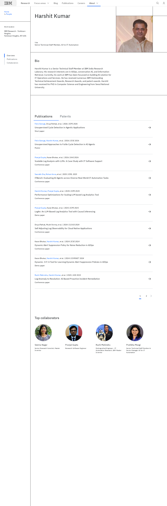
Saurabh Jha (40, 174)
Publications (12, 59)
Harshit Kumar (52, 140)
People (9, 14)
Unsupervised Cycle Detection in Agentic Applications (60, 127)
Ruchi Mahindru (41, 275)
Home (6, 12)
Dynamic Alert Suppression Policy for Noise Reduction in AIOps (64, 245)
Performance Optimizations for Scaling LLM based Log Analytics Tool (67, 194)
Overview (11, 55)
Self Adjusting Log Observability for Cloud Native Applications (63, 228)
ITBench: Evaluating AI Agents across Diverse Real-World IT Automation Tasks (72, 178)
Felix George (40, 124)
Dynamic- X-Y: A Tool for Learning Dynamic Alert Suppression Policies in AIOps (71, 262)
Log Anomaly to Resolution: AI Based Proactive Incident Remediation (67, 278)
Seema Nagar (41, 345)
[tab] (46, 116)
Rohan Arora (51, 174)
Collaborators (12, 63)
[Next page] (151, 296)
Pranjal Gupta (40, 157)
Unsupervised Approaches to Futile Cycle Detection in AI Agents (65, 144)
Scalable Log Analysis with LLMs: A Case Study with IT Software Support (68, 161)
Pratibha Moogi (133, 345)
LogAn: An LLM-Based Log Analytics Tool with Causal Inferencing (65, 211)
